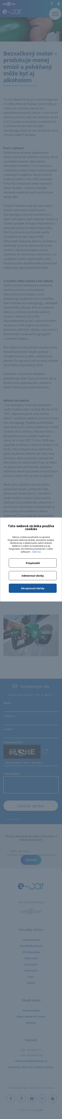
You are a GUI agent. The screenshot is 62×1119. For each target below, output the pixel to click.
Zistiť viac (36, 551)
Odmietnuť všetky (33, 575)
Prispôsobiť (33, 563)
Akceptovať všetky (32, 588)
